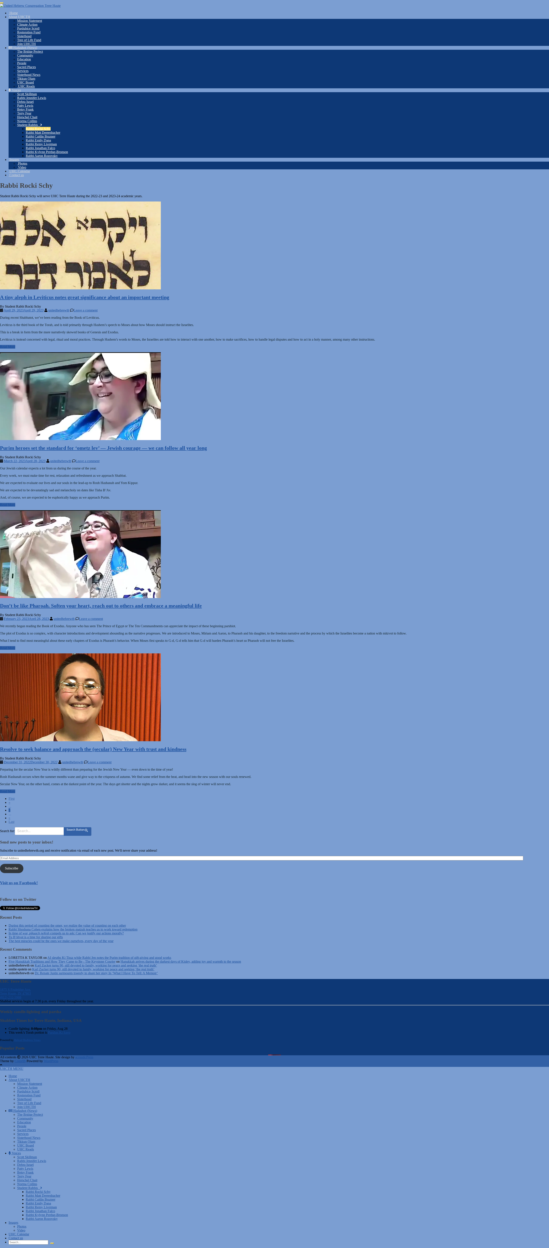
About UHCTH (19, 17)
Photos (22, 163)
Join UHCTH (26, 44)
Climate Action (27, 24)
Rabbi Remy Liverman (41, 144)
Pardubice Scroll (28, 28)
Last (11, 822)
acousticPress (84, 1057)
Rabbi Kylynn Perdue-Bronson (47, 152)
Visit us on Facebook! (19, 883)
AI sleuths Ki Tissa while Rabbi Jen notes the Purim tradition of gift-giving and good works (109, 957)
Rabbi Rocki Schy (38, 129)
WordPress (51, 1061)
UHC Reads (26, 86)
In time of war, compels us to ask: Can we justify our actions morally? (66, 933)
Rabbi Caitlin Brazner (40, 136)
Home (13, 13)
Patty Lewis (25, 105)
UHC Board (25, 82)
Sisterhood (24, 36)
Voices (16, 90)
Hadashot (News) (24, 48)
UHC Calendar (19, 171)
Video (21, 167)
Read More (7, 347)
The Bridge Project (30, 51)
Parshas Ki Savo (59, 1032)
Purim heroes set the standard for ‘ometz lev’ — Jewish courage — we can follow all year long (103, 448)
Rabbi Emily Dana (38, 140)
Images (14, 159)
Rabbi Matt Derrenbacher (43, 132)
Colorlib (20, 1061)
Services (23, 71)
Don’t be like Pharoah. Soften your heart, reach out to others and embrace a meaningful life (101, 606)
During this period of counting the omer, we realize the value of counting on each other (67, 925)
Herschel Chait (27, 117)
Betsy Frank (25, 109)
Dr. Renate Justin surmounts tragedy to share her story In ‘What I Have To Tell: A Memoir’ (96, 973)
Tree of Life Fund (29, 40)
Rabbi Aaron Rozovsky (42, 156)
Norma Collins (27, 121)
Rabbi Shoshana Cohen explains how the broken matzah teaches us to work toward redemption (73, 929)
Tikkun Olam (26, 78)
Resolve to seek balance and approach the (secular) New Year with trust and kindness (93, 749)
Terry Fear (24, 113)
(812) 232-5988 (10, 997)
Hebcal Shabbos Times (27, 1040)
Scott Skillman (27, 94)
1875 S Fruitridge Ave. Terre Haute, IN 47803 (15, 991)
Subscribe (11, 868)
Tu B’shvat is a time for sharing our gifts (36, 937)
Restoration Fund (29, 32)
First (12, 798)
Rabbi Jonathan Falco (40, 148)
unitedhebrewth (58, 310)
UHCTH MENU (11, 1069)
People (21, 63)
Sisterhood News (28, 75)
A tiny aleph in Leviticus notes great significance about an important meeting (84, 297)
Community (25, 55)
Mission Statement (29, 21)
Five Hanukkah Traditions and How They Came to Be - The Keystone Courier (62, 961)
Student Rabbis (28, 125)
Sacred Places (26, 67)
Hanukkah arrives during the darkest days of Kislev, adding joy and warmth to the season (181, 961)
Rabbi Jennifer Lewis (31, 98)
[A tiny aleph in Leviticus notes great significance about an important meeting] (80, 288)
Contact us (16, 175)
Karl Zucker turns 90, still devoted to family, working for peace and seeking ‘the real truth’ (96, 965)
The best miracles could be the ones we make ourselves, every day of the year (61, 941)
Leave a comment (86, 310)
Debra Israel (25, 102)
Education (24, 59)
